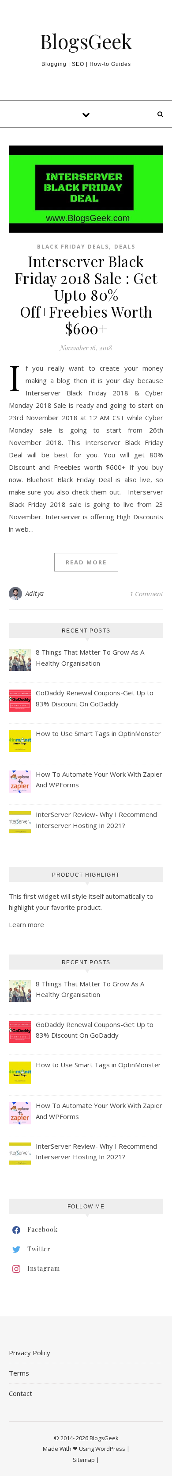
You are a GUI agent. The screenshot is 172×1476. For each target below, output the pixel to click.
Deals (124, 246)
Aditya (35, 593)
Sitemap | (86, 1460)
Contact (20, 1393)
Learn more (26, 924)
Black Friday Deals (73, 246)
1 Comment (146, 593)
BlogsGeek (86, 41)
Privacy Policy (29, 1352)
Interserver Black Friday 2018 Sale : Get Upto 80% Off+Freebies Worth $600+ (86, 294)
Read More (86, 562)
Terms (19, 1373)
